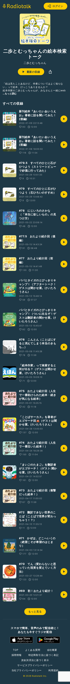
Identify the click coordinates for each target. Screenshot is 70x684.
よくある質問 (32, 649)
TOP (15, 649)
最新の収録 (33, 71)
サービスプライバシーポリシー (34, 665)
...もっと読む (10, 93)
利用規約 (53, 670)
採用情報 (17, 655)
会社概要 (52, 649)
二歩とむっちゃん (35, 63)
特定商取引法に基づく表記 (43, 655)
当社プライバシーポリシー (27, 670)
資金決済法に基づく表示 (35, 660)
